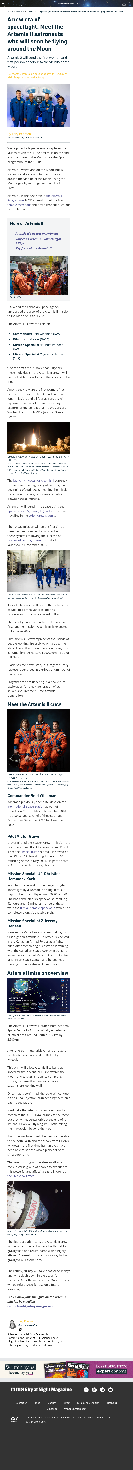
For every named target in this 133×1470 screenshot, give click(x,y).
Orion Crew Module (42, 516)
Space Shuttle (30, 852)
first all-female (30, 908)
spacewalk (48, 908)
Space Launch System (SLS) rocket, (30, 511)
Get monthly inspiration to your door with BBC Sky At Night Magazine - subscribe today (37, 75)
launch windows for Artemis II (33, 480)
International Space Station (25, 806)
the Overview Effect (20, 1176)
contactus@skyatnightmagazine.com (32, 1306)
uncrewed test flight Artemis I (27, 540)
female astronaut (19, 205)
